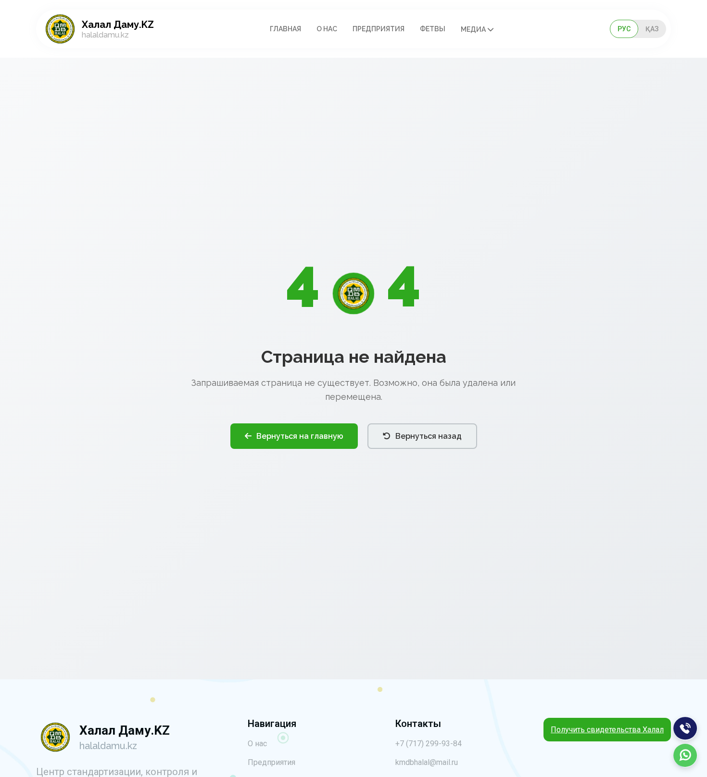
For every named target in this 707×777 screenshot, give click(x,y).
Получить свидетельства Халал (607, 729)
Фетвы (432, 29)
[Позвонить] (685, 728)
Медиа (474, 29)
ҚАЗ (652, 29)
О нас (326, 29)
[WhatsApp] (685, 755)
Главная (285, 29)
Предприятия (378, 29)
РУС (624, 29)
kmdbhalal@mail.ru (426, 762)
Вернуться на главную (299, 436)
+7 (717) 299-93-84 (428, 743)
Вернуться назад (428, 436)
